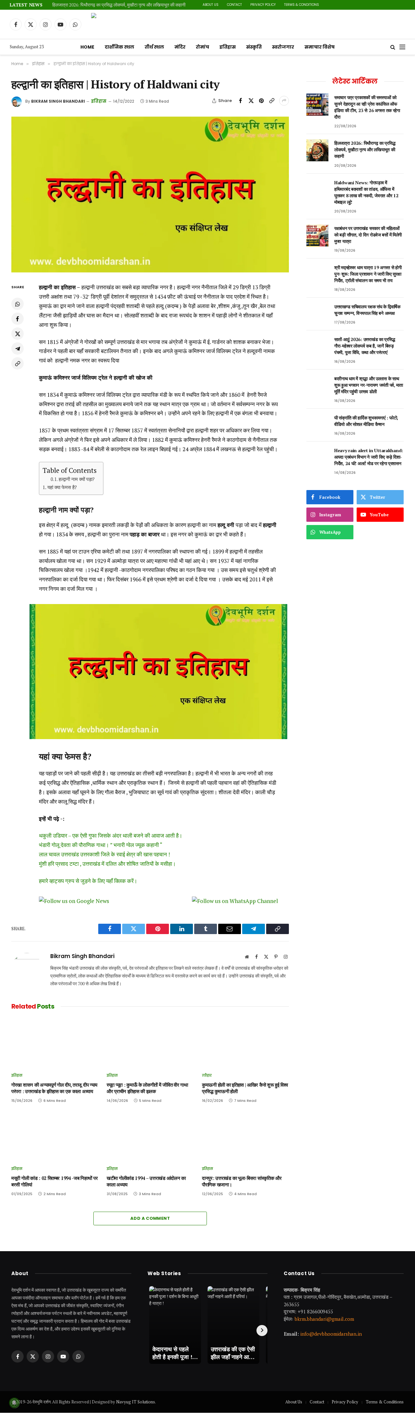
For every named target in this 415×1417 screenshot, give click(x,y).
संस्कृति (254, 47)
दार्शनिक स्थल (119, 47)
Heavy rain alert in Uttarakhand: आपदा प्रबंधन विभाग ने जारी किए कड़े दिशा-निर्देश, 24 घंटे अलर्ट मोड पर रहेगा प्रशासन (368, 456)
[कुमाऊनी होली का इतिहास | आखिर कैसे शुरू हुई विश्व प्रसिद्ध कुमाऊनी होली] (245, 1043)
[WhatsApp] (17, 304)
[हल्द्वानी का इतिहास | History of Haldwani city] (150, 195)
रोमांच (202, 47)
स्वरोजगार (283, 47)
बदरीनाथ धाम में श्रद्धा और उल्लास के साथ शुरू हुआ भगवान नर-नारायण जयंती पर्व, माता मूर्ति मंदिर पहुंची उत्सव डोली (368, 384)
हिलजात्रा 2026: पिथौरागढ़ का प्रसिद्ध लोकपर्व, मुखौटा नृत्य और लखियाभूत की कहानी (118, 5)
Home (87, 47)
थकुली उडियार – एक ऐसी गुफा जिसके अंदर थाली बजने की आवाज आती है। (110, 835)
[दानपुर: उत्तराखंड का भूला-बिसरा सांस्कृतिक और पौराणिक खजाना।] (245, 1136)
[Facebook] (17, 319)
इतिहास (227, 47)
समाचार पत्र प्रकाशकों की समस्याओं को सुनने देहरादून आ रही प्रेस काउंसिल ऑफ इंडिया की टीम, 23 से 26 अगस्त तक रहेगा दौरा (367, 107)
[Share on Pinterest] (261, 101)
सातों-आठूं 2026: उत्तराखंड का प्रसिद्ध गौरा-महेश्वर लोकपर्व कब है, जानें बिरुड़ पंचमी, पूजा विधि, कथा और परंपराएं (364, 345)
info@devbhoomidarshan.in (331, 1334)
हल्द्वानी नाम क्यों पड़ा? (77, 479)
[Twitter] (17, 334)
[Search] (393, 47)
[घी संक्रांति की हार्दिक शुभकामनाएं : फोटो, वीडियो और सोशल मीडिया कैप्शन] (317, 425)
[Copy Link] (272, 101)
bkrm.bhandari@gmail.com (324, 1319)
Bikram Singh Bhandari (58, 101)
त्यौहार (207, 1075)
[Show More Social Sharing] (284, 101)
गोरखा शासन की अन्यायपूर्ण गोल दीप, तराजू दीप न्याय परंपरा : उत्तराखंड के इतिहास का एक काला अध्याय (54, 1088)
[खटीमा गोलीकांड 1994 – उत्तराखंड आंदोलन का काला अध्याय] (150, 1136)
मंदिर (179, 47)
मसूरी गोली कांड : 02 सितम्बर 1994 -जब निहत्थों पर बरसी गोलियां (54, 1181)
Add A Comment (150, 1218)
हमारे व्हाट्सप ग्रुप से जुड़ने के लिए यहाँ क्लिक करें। (88, 881)
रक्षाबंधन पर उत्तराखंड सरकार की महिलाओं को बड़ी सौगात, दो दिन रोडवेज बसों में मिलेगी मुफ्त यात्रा (368, 234)
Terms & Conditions (301, 4)
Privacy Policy (263, 4)
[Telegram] (17, 349)
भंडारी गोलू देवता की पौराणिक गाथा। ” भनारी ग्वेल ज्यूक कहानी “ (100, 845)
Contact (234, 4)
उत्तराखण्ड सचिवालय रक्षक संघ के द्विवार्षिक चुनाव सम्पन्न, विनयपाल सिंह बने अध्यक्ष (367, 309)
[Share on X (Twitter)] (251, 101)
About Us (211, 4)
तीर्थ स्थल (154, 47)
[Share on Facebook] (240, 101)
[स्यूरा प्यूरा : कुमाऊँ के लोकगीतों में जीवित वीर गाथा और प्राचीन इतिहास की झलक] (150, 1043)
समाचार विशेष (319, 47)
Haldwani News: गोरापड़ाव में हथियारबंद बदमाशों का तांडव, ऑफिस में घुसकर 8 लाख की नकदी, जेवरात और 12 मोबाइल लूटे (366, 192)
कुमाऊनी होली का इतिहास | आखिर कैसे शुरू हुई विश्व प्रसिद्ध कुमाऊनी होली (245, 1088)
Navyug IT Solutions (135, 1402)
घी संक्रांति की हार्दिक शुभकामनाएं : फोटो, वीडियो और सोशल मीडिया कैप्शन (366, 421)
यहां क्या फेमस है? (62, 487)
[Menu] (402, 47)
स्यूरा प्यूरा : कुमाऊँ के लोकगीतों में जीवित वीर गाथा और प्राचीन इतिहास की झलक (147, 1088)
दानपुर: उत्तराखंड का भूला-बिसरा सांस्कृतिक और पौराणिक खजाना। (242, 1181)
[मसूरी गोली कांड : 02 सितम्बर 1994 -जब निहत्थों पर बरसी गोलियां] (54, 1136)
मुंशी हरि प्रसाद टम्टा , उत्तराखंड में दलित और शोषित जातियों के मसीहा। (107, 863)
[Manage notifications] (14, 1403)
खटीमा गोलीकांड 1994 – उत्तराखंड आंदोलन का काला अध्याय (146, 1181)
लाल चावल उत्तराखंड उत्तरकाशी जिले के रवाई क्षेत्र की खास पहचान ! (104, 854)
